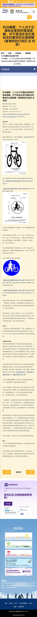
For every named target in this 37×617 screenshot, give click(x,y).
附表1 (27, 188)
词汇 (16, 603)
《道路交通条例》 (20, 372)
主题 (9, 53)
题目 (11, 603)
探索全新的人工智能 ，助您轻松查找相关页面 (18, 5)
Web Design (15, 615)
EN (31, 2)
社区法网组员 (23, 603)
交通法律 (18, 53)
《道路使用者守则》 (17, 374)
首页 (2, 53)
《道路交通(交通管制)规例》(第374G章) (16, 181)
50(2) (30, 181)
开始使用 (8, 504)
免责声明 (21, 607)
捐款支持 (18, 2)
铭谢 (15, 607)
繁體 (34, 2)
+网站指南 (25, 2)
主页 (6, 603)
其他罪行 (28, 53)
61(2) (3, 183)
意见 (31, 603)
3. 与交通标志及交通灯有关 (10, 56)
